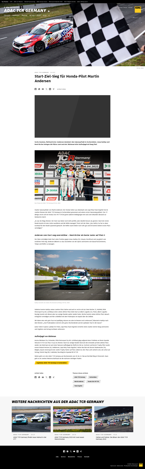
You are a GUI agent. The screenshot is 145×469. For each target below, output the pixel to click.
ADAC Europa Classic (42, 1)
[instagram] (67, 451)
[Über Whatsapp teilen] (39, 89)
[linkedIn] (78, 451)
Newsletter (71, 457)
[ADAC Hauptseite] (136, 9)
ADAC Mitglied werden (70, 1)
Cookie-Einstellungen (82, 124)
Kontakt (130, 7)
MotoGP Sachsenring (29, 1)
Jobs (116, 7)
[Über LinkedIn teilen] (50, 89)
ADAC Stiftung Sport (82, 1)
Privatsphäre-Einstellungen (131, 465)
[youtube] (74, 451)
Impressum (113, 465)
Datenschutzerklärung (77, 126)
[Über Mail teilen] (43, 89)
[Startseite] (49, 11)
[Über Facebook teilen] (36, 89)
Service (120, 7)
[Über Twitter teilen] (46, 89)
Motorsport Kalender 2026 (56, 1)
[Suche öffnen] (49, 15)
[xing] (81, 451)
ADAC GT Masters (18, 1)
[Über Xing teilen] (54, 89)
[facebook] (64, 451)
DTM (11, 1)
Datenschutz (120, 465)
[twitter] (71, 451)
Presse (125, 7)
